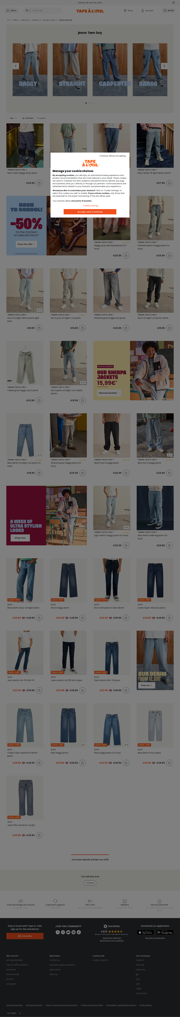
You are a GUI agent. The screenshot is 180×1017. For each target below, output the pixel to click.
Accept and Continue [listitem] (90, 211)
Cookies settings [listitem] (90, 205)
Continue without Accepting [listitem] (112, 156)
